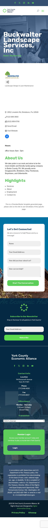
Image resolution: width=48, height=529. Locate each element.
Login (15, 448)
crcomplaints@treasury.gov (25, 495)
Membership (15, 56)
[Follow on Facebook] (15, 3)
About (9, 189)
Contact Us (11, 195)
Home (6, 56)
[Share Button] (7, 82)
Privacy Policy (18, 513)
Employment (12, 192)
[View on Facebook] (7, 138)
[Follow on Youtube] (33, 3)
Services (10, 186)
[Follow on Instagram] (24, 3)
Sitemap (32, 513)
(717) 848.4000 (24, 388)
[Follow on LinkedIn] (28, 3)
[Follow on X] (19, 3)
